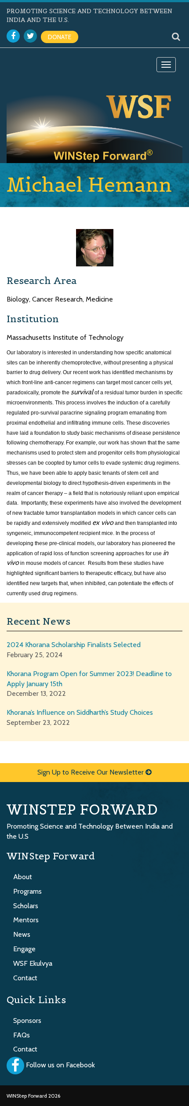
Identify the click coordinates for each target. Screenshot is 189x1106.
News (21, 934)
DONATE (59, 37)
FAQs (21, 1035)
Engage (24, 949)
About (22, 877)
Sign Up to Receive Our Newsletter (91, 772)
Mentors (26, 920)
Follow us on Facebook (60, 1065)
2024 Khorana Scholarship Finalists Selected (74, 644)
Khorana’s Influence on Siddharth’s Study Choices (80, 712)
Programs (27, 891)
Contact (25, 978)
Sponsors (27, 1020)
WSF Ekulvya (32, 963)
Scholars (25, 906)
